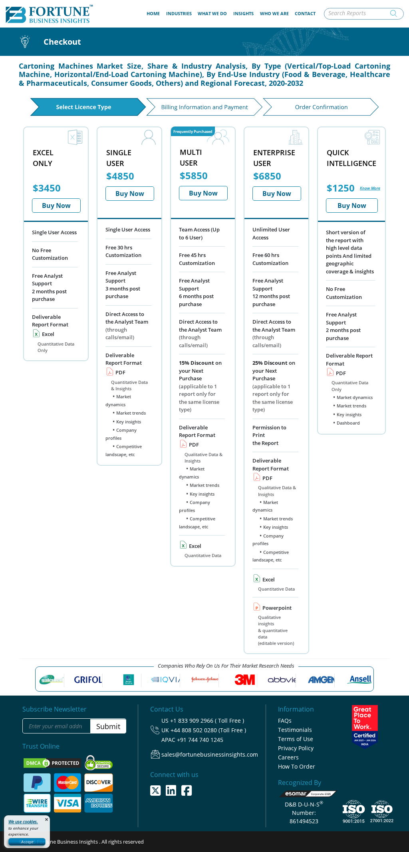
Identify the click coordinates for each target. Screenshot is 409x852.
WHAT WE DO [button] (212, 13)
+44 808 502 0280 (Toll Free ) (208, 730)
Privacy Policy (296, 748)
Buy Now (56, 205)
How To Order (296, 766)
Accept (27, 841)
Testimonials (295, 729)
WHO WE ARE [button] (274, 13)
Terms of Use (295, 739)
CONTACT (305, 13)
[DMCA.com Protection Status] (52, 762)
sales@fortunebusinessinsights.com (209, 754)
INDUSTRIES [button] (179, 13)
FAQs (285, 720)
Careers (288, 757)
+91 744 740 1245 (200, 739)
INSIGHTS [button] (243, 13)
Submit (108, 726)
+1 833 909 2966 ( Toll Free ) (207, 720)
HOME (155, 13)
